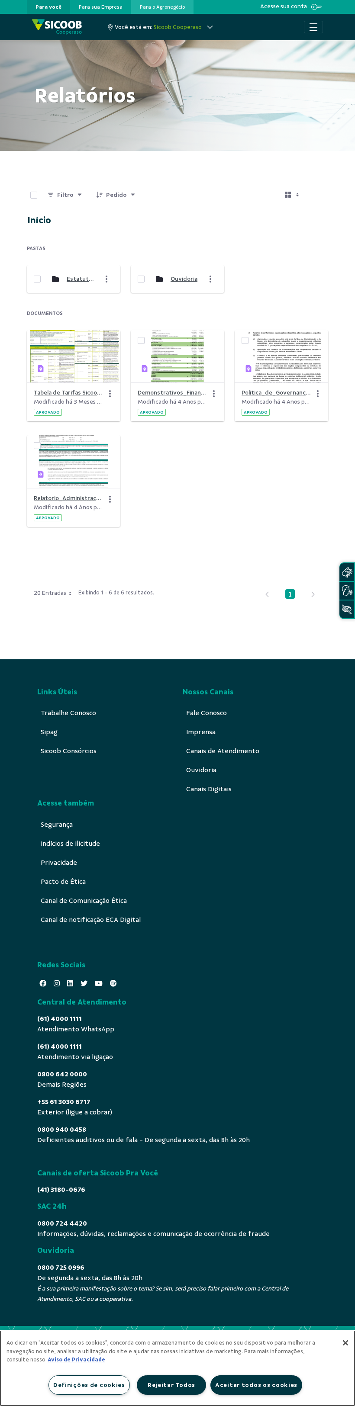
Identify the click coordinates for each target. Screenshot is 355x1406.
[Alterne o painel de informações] (318, 195)
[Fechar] (345, 1342)
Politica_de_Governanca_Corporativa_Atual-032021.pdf (276, 392)
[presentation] (48, 7)
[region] (177, 1368)
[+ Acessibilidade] (346, 609)
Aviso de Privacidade (76, 1360)
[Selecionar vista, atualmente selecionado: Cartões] (292, 195)
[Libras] (346, 572)
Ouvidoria (184, 279)
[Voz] (346, 591)
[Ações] (110, 394)
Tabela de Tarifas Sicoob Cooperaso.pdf (68, 392)
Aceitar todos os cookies (256, 1384)
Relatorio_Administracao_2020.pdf (68, 498)
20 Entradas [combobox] (50, 593)
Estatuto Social (81, 279)
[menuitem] (48, 7)
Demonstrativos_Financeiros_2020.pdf (172, 392)
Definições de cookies (89, 1384)
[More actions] (106, 279)
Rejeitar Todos (171, 1384)
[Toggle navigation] (313, 27)
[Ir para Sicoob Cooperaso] (57, 27)
